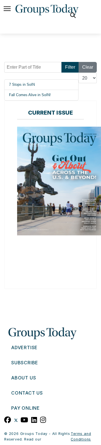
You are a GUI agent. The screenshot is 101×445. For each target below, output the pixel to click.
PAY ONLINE (25, 408)
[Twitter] (16, 419)
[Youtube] (24, 419)
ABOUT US (23, 378)
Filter (70, 67)
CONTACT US (27, 393)
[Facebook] (7, 419)
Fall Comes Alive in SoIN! (30, 95)
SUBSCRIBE (24, 362)
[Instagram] (43, 419)
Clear (87, 67)
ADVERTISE (24, 347)
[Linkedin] (34, 419)
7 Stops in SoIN (22, 84)
